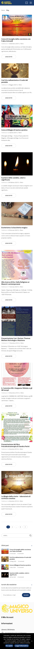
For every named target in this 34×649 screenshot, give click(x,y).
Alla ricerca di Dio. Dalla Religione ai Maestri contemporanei (15, 283)
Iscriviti (26, 595)
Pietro (21, 43)
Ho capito (9, 646)
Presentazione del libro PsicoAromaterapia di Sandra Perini (15, 445)
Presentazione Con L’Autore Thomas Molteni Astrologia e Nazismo (15, 339)
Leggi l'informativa (21, 646)
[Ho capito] (32, 641)
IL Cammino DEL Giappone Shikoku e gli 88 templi (16, 389)
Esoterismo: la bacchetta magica (14, 227)
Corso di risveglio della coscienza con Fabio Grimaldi (16, 40)
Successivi (25, 526)
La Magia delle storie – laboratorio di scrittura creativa (15, 497)
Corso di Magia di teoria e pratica (14, 130)
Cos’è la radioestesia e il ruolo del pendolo (14, 81)
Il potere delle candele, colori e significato (13, 178)
